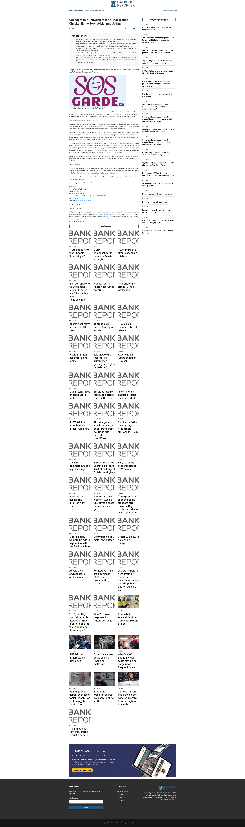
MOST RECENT (79, 10)
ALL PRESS (90, 10)
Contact (122, 800)
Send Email (77, 191)
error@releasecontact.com (106, 214)
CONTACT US (99, 10)
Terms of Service (122, 791)
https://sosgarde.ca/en (94, 120)
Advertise (122, 797)
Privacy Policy (122, 794)
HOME (71, 10)
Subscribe (86, 807)
